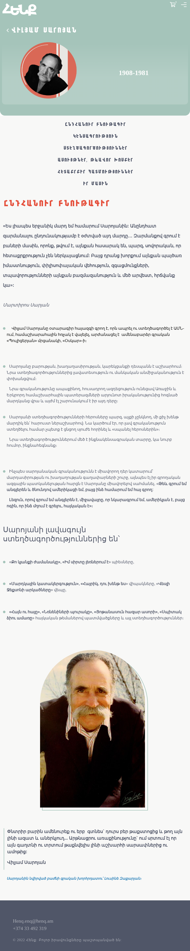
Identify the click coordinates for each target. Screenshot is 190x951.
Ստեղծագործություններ (95, 148)
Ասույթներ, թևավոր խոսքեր (95, 160)
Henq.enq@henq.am (33, 921)
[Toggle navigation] (184, 4)
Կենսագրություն (95, 136)
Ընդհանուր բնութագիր (95, 124)
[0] (173, 5)
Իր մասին (95, 183)
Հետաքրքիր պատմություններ (95, 171)
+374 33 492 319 (30, 928)
